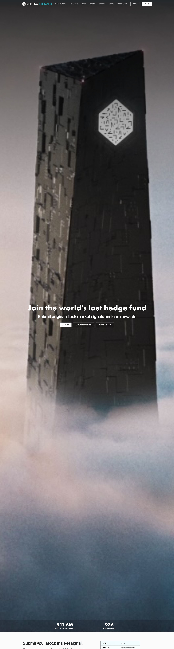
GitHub (111, 4)
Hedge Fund (74, 4)
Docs (84, 4)
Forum (92, 4)
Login (135, 4)
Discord (102, 4)
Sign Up (146, 4)
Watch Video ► (105, 325)
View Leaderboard (83, 325)
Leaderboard (122, 4)
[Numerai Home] (37, 4)
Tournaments (60, 4)
